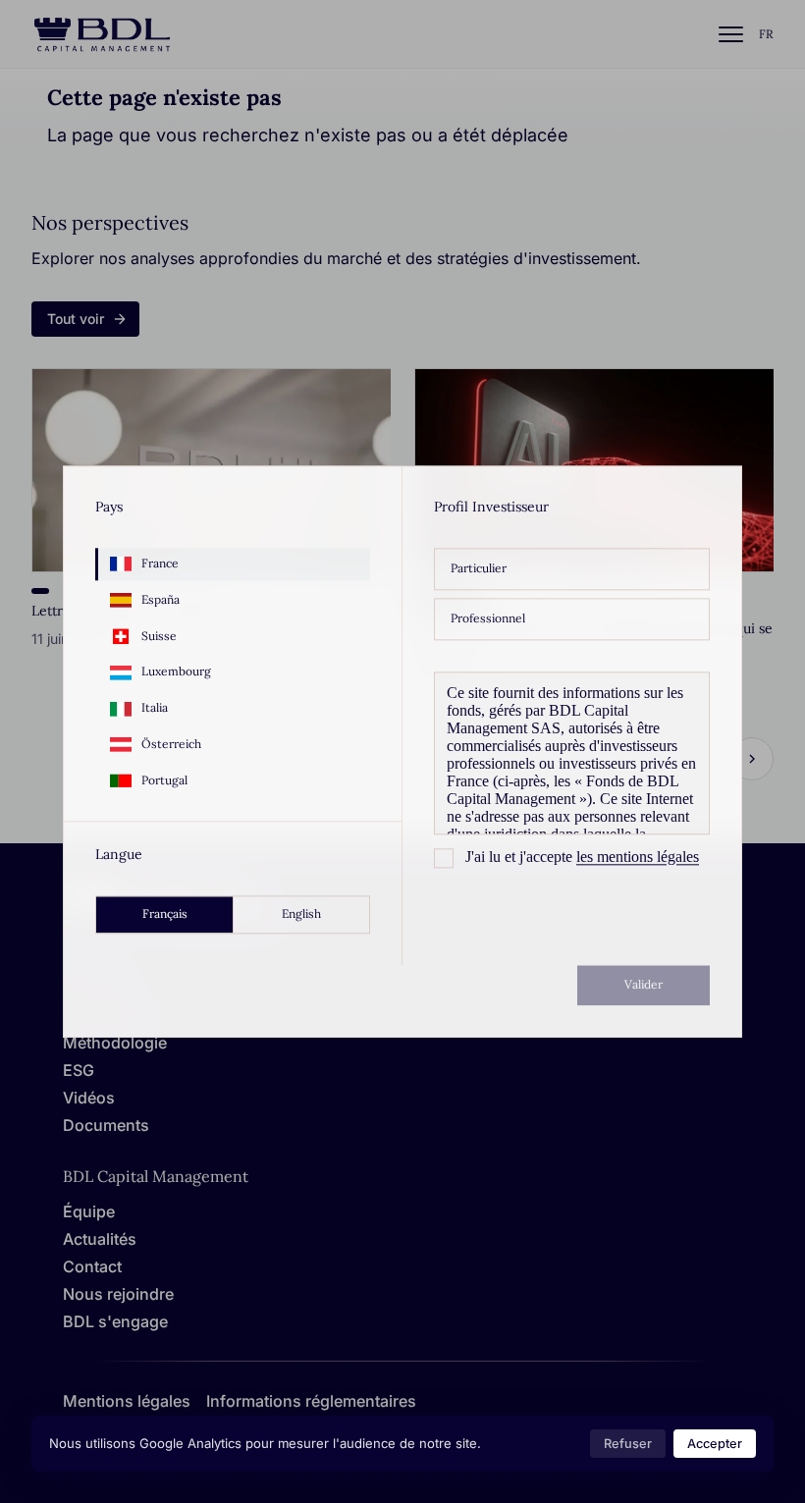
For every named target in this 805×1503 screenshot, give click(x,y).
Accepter (714, 1443)
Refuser (628, 1443)
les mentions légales (637, 856)
